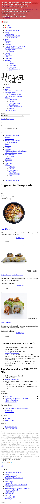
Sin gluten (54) (9, 492)
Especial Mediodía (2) (15, 94)
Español (9, 27)
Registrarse (10, 119)
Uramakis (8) (9, 481)
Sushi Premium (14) (11, 476)
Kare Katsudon (7, 229)
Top (2, 466)
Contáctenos (8, 410)
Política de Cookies (11, 402)
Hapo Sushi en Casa (11, 427)
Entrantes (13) (9, 474)
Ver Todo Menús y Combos (13, 96)
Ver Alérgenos (20, 238)
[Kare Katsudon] (14, 225)
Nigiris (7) (8, 479)
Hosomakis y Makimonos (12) (14, 478)
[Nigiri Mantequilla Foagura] (14, 271)
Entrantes (7, 87)
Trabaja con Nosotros (11, 428)
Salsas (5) (8, 495)
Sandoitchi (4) (9, 486)
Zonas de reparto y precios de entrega (16, 408)
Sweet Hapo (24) (10, 497)
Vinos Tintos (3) (13, 105)
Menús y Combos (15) (11, 490)
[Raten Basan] (14, 318)
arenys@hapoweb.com (12, 379)
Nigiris (7, 89)
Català (8, 25)
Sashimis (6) (8, 483)
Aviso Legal (8, 396)
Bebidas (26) (9, 499)
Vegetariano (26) (10, 493)
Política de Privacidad (11, 400)
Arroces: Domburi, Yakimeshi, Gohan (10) (18, 488)
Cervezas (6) (12, 101)
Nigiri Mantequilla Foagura (12, 275)
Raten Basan (6, 322)
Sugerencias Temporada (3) (13, 472)
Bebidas (7, 98)
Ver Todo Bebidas (10, 110)
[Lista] (1, 195)
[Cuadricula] (3, 195)
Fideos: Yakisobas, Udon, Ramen (15, 91)
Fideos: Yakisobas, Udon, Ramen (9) (16, 485)
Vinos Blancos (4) (14, 103)
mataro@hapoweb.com (12, 353)
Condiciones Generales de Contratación (17, 398)
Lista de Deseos (9, 420)
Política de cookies (20, 16)
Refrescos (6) (13, 99)
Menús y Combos (10, 92)
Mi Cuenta (8, 418)
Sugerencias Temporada (12, 180)
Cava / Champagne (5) (15, 106)
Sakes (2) (11, 108)
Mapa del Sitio (9, 412)
